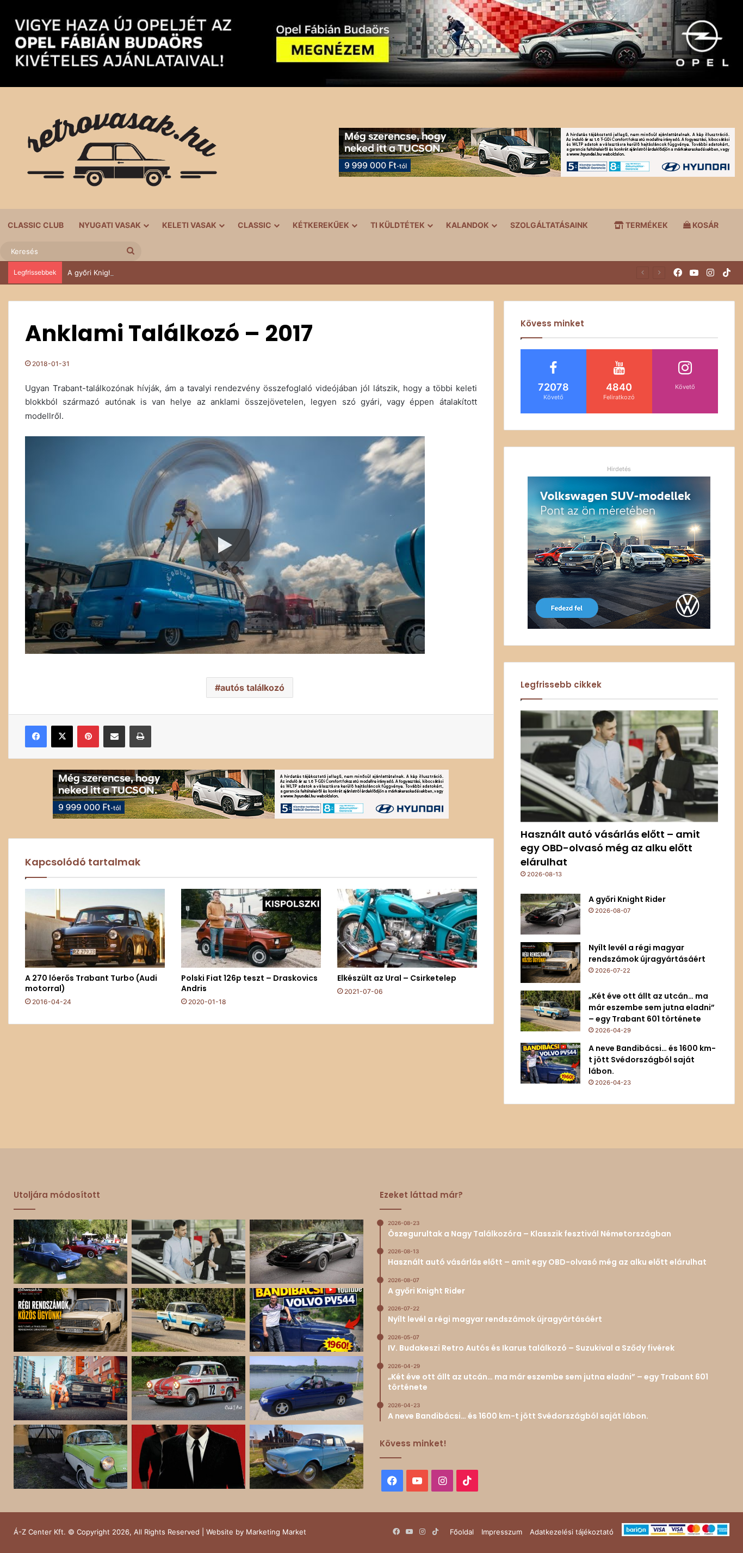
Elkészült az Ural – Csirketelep (396, 978)
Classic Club (36, 225)
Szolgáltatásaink (549, 225)
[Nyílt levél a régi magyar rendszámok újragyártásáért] (550, 962)
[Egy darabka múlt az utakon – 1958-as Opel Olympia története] (70, 1457)
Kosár (705, 225)
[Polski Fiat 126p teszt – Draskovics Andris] (251, 928)
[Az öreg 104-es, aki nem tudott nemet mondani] (70, 1388)
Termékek (646, 225)
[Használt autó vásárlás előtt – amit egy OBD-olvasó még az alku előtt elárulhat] (619, 766)
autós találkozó (252, 687)
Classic (254, 225)
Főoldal (462, 1531)
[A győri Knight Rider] (550, 914)
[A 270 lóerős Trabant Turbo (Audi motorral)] (95, 928)
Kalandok (467, 225)
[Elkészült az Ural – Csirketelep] (407, 928)
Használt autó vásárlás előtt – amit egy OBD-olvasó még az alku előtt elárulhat (610, 847)
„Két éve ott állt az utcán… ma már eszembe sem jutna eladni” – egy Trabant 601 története (652, 1007)
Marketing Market (276, 1531)
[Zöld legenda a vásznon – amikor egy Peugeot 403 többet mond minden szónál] (188, 1457)
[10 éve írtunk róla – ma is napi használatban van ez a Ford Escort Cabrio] (306, 1388)
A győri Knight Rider (101, 272)
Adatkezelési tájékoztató (572, 1531)
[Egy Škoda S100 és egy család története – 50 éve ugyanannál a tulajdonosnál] (306, 1457)
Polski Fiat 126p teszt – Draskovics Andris (249, 983)
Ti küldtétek (397, 225)
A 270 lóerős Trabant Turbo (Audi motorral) (91, 983)
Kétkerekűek (321, 225)
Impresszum (501, 1531)
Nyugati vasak (110, 225)
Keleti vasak (189, 225)
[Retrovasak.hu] (117, 153)
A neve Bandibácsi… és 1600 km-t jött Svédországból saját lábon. (652, 1059)
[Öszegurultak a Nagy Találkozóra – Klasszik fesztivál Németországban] (70, 1252)
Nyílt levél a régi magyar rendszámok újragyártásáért (647, 953)
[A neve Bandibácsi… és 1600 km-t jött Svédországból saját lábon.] (550, 1063)
